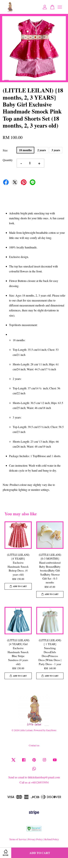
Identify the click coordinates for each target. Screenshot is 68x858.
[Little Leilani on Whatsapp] (34, 770)
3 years (55, 150)
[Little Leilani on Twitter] (13, 761)
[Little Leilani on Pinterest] (34, 761)
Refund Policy (51, 839)
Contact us (34, 745)
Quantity (8, 160)
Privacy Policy (35, 839)
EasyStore (51, 730)
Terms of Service (17, 839)
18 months (25, 150)
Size (5, 150)
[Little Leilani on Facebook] (23, 761)
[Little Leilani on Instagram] (44, 761)
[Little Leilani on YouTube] (54, 761)
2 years (41, 150)
